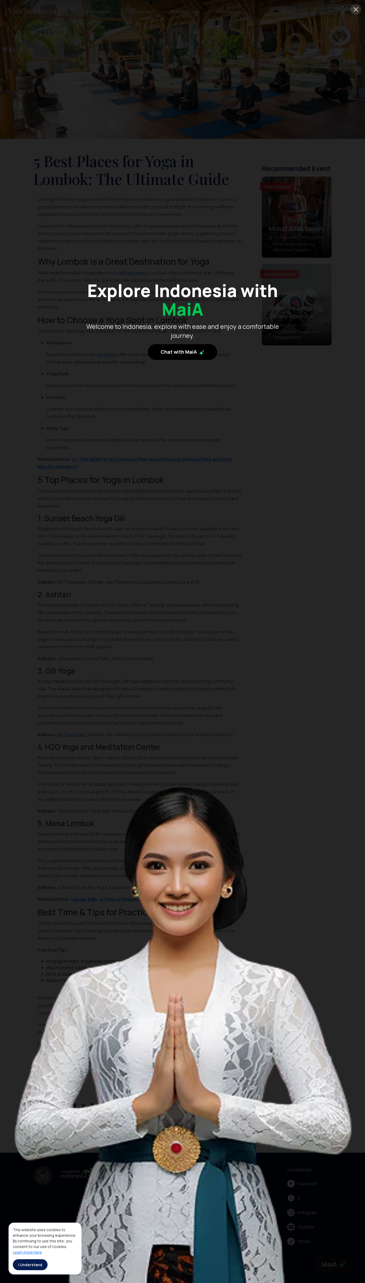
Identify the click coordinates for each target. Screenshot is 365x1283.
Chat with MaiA (179, 352)
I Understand (30, 1264)
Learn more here (27, 1252)
